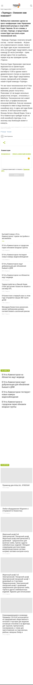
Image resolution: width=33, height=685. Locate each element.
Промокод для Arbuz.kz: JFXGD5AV (16, 485)
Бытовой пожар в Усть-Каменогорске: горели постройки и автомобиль (15, 236)
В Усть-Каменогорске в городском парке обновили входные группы (15, 246)
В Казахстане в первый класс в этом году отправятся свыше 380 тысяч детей (16, 298)
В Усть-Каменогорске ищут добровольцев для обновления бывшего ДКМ (14, 266)
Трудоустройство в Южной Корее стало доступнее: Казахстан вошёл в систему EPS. (16, 286)
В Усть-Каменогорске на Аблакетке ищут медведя (15, 276)
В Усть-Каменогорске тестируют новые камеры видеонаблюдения (15, 256)
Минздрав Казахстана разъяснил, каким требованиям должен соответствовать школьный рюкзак (16, 309)
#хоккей (9, 132)
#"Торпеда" (3, 132)
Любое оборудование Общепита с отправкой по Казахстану (15, 510)
